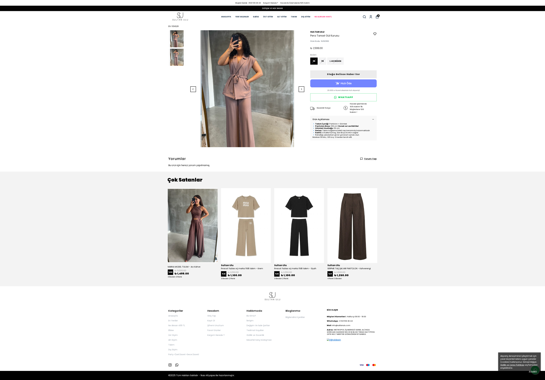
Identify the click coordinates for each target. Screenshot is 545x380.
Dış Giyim (172, 349)
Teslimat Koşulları (255, 330)
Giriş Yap (211, 315)
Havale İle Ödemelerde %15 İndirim (295, 3)
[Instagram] (170, 365)
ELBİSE (256, 16)
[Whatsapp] (177, 365)
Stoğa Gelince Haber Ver (343, 74)
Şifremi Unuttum (215, 325)
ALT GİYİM (282, 16)
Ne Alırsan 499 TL (176, 325)
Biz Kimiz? (251, 315)
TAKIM (294, 16)
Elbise (171, 330)
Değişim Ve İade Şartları (258, 325)
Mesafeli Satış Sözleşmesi (259, 340)
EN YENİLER (173, 26)
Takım (171, 344)
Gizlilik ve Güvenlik (255, 335)
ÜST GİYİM (268, 16)
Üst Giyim (173, 335)
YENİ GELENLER (242, 16)
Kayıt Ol (211, 320)
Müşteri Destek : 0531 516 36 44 (248, 3)
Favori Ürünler (214, 330)
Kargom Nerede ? (270, 3)
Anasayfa (173, 315)
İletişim (250, 320)
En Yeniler (173, 320)
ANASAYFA (226, 16)
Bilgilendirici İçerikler (295, 317)
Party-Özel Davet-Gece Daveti (183, 354)
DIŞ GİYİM (305, 16)
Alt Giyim (172, 340)
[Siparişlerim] (371, 17)
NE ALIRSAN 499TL (323, 16)
